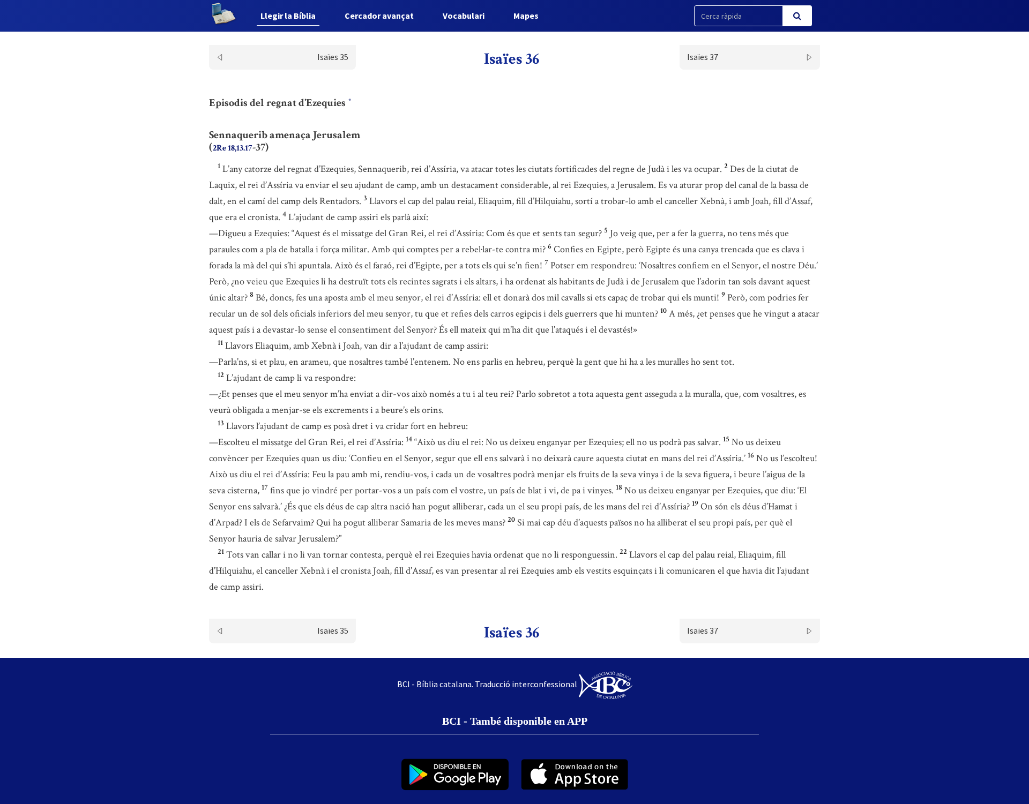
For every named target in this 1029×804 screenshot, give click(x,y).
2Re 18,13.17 (232, 148)
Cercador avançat (379, 15)
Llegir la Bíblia (288, 15)
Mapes (526, 15)
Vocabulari (463, 15)
